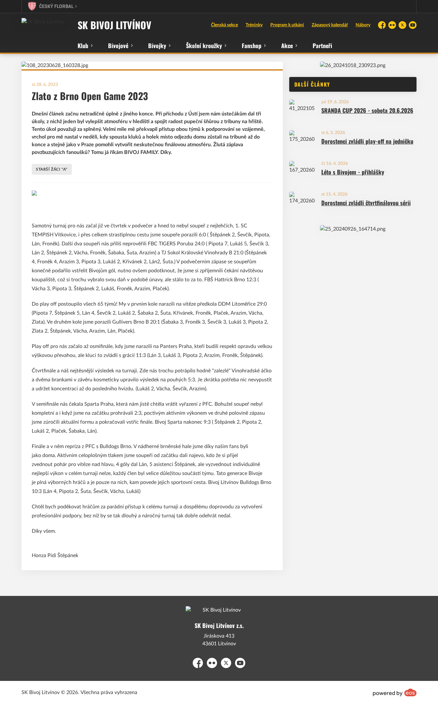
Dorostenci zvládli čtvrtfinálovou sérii (366, 203)
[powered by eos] (395, 692)
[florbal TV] (352, 65)
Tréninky (254, 25)
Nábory (363, 25)
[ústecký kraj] (352, 229)
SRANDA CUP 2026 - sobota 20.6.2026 (367, 110)
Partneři (322, 45)
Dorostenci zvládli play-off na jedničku (367, 141)
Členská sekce (224, 25)
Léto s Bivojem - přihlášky (352, 172)
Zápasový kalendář (330, 25)
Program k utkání (287, 25)
